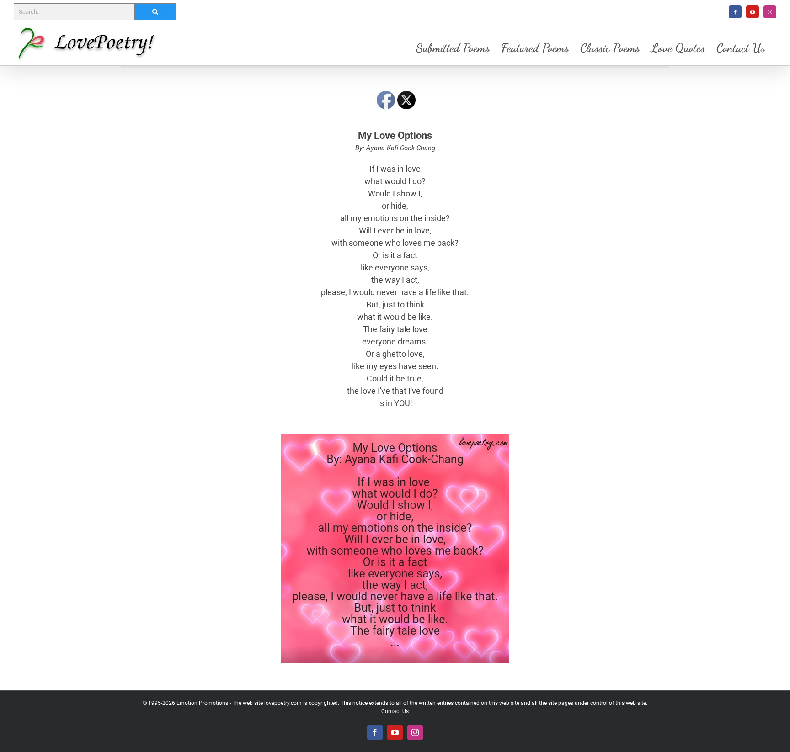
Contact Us (395, 711)
